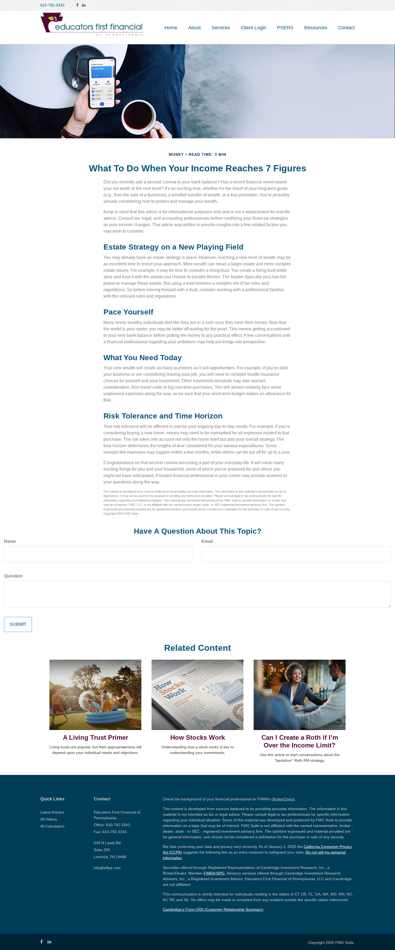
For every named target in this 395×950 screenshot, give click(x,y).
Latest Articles (52, 812)
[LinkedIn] (83, 5)
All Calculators (52, 826)
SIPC (220, 873)
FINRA (209, 873)
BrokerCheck (283, 799)
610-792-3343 (52, 5)
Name (10, 541)
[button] (194, 27)
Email (207, 541)
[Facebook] (77, 5)
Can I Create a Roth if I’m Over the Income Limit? (299, 741)
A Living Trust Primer (95, 737)
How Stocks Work (197, 737)
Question (13, 576)
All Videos (48, 819)
